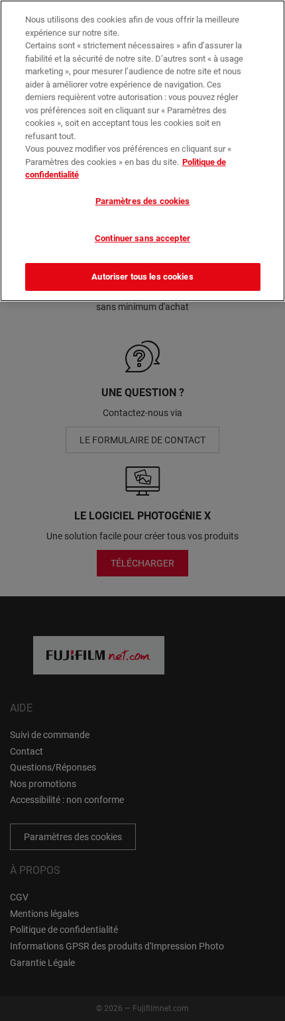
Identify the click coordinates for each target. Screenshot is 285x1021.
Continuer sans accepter (142, 238)
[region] (142, 150)
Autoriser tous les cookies (142, 277)
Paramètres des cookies (142, 201)
